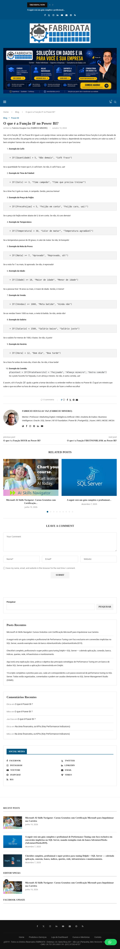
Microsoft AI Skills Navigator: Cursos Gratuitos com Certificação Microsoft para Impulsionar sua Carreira (52, 632)
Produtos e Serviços (38, 937)
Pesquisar (11, 602)
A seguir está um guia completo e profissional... (89, 500)
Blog (17, 112)
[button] (50, 4)
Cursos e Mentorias (81, 937)
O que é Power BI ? (24, 704)
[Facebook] (44, 15)
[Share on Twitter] (70, 400)
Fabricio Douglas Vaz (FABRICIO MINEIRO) (30, 128)
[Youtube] (62, 15)
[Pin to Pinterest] (74, 400)
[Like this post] (64, 400)
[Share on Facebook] (67, 400)
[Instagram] (53, 15)
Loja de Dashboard (59, 937)
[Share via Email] (77, 400)
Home (6, 112)
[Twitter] (49, 15)
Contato (97, 937)
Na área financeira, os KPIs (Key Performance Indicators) (42, 726)
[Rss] (75, 15)
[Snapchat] (71, 15)
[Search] (115, 102)
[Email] (66, 15)
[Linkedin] (57, 15)
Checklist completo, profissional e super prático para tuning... (51, 10)
